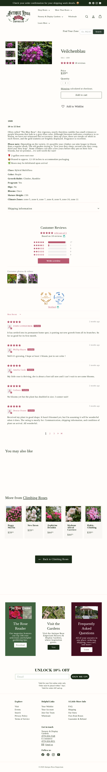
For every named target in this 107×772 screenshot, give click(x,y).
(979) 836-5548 (48, 736)
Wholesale (72, 16)
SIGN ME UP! (80, 676)
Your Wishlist (47, 706)
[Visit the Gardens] (53, 612)
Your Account (47, 710)
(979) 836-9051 (48, 741)
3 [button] (54, 433)
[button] (68, 63)
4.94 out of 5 (60, 233)
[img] (14, 322)
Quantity (65, 78)
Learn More (43, 23)
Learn (86, 650)
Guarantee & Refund (77, 719)
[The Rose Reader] (20, 612)
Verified (52, 307)
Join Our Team (48, 713)
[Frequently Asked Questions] (86, 612)
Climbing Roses (35, 498)
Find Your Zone (71, 31)
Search (98, 32)
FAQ (70, 706)
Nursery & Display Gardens (49, 16)
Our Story (72, 713)
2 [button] (49, 433)
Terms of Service (22, 719)
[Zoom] (35, 52)
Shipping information (20, 208)
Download (20, 645)
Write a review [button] (53, 261)
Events (18, 710)
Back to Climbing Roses (55, 559)
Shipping (65, 88)
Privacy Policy (21, 716)
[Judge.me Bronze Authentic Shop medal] (46, 297)
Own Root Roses (75, 716)
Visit (53, 647)
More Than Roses (62, 10)
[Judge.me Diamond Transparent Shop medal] (59, 297)
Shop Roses (43, 10)
